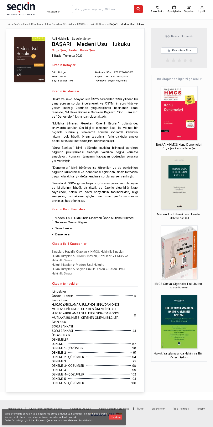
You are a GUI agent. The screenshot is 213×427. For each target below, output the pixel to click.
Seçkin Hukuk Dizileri (90, 269)
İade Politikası (181, 408)
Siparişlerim (158, 408)
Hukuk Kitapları (32, 24)
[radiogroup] (179, 60)
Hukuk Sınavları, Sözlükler (59, 24)
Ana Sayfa (14, 24)
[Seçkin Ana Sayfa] (20, 8)
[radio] (168, 60)
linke (31, 420)
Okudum (116, 417)
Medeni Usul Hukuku (90, 264)
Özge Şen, (59, 50)
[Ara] (138, 9)
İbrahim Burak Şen (81, 50)
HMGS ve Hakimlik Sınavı (91, 24)
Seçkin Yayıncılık (117, 80)
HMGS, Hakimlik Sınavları (107, 251)
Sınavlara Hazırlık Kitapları (69, 251)
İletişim (201, 408)
